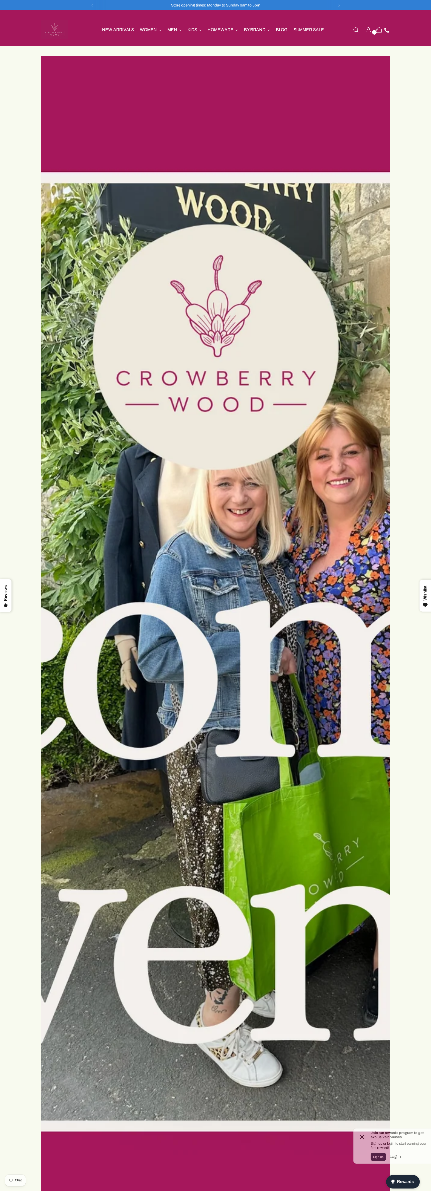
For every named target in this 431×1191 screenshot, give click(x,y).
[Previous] (92, 5)
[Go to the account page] (366, 30)
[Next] (338, 5)
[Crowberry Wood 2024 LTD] (54, 29)
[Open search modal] (356, 30)
